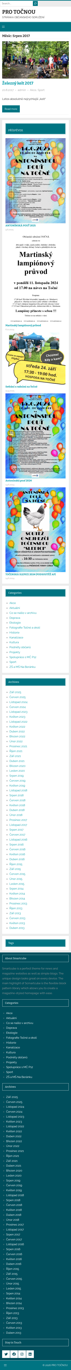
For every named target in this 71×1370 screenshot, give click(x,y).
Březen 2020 (17, 766)
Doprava (14, 617)
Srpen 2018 (16, 795)
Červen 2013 (17, 918)
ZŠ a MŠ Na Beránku (22, 666)
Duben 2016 (17, 859)
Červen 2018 (17, 800)
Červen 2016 (17, 849)
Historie (14, 632)
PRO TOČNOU (19, 12)
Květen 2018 (17, 805)
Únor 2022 (16, 741)
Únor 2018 (15, 815)
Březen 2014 (17, 898)
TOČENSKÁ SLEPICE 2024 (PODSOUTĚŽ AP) (30, 574)
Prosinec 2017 (18, 820)
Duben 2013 (16, 928)
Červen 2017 (17, 834)
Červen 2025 (17, 697)
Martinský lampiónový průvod (23, 325)
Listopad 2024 (18, 702)
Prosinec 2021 (18, 746)
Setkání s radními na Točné (21, 386)
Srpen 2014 (16, 888)
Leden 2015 (16, 883)
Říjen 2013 (15, 908)
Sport (41, 90)
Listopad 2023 (18, 711)
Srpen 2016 (16, 844)
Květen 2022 (17, 726)
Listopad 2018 (18, 790)
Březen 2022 (17, 736)
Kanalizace (16, 637)
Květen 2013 (17, 923)
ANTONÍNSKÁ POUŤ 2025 (20, 225)
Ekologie (15, 622)
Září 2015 (15, 869)
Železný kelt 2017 (17, 83)
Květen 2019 (17, 785)
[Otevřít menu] (3, 26)
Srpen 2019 (16, 775)
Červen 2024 (17, 707)
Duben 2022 (17, 731)
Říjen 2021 (15, 751)
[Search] (35, 3)
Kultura (14, 642)
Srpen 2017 (16, 829)
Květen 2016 (17, 854)
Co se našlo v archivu (22, 613)
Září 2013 (15, 913)
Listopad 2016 (18, 839)
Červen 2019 (17, 780)
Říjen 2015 (15, 864)
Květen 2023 (17, 716)
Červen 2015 (17, 874)
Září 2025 (15, 692)
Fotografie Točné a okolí (24, 627)
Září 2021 (15, 756)
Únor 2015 (15, 878)
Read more (11, 108)
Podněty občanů (20, 647)
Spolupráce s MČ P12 (22, 657)
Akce (33, 90)
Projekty (14, 652)
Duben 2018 (17, 810)
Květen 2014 (17, 893)
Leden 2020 (17, 770)
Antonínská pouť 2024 (18, 480)
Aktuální (14, 608)
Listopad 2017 (18, 824)
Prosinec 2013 (18, 903)
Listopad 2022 (18, 721)
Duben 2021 (16, 761)
